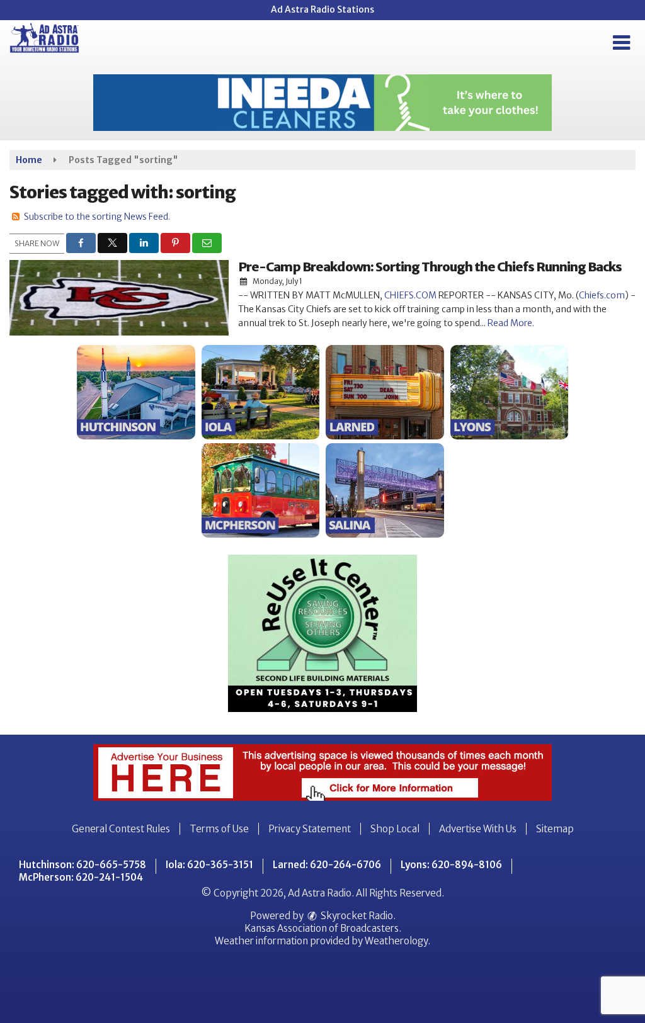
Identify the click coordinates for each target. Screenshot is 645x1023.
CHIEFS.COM (410, 295)
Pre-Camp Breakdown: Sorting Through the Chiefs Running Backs (430, 266)
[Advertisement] (322, 102)
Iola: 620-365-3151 (209, 865)
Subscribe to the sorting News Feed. (97, 216)
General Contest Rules (121, 829)
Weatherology (396, 941)
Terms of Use (219, 829)
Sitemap (555, 829)
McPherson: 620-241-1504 (81, 877)
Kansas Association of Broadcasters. (322, 928)
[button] (621, 43)
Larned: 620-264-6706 (327, 865)
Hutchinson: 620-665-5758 (82, 865)
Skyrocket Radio (356, 916)
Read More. (511, 323)
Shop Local (395, 829)
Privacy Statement (309, 829)
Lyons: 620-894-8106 (451, 865)
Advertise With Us (478, 829)
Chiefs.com (602, 295)
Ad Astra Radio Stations (322, 9)
